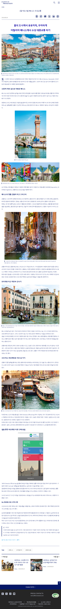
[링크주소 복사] (36, 16)
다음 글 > (56, 557)
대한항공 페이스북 (3, 594)
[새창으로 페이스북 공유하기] (41, 16)
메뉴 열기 (59, 2)
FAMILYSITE (30, 587)
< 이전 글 (4, 557)
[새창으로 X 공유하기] (49, 16)
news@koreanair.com (37, 595)
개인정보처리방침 (31, 602)
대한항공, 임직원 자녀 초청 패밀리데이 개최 (50, 561)
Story (15, 569)
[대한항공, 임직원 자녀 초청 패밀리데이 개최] (36, 565)
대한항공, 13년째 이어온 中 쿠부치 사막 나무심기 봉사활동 (21, 562)
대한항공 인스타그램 (10, 594)
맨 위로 (59, 583)
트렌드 (3, 7)
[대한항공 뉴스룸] (7, 2)
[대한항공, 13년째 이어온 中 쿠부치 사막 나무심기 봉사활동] (8, 565)
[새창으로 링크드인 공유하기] (53, 16)
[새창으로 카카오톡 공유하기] (45, 16)
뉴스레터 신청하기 (46, 602)
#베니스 (11, 550)
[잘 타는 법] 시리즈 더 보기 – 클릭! (10, 540)
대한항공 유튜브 (14, 594)
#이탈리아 (19, 550)
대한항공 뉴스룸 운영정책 (15, 602)
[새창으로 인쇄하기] (57, 16)
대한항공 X (6, 594)
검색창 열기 (54, 2)
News (44, 566)
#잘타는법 (28, 550)
